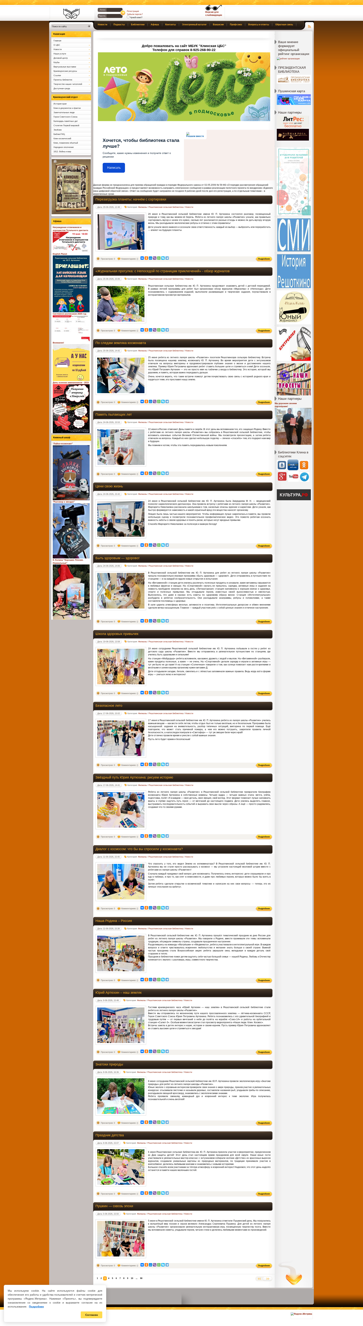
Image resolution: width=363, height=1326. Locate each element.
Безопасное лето (108, 705)
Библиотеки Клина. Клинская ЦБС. (71, 13)
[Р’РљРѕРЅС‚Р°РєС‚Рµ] (142, 258)
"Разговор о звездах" (64, 502)
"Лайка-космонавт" (63, 443)
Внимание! (58, 343)
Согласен (91, 1314)
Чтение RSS (309, 26)
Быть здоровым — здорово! (117, 558)
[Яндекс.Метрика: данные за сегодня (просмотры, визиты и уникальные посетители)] (301, 1313)
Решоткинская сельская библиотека (166, 207)
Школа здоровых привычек (116, 634)
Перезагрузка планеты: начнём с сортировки (130, 199)
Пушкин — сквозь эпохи (114, 1206)
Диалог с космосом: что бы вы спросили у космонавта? (139, 849)
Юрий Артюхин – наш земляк (118, 992)
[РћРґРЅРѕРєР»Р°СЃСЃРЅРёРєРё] (146, 258)
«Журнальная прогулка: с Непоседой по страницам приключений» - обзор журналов (162, 271)
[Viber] (154, 258)
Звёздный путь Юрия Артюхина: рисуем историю (134, 777)
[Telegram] (167, 258)
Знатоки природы (109, 1064)
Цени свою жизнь (109, 486)
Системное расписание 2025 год (69, 314)
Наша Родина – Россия (113, 921)
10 (132, 1278)
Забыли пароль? (135, 14)
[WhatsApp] (159, 258)
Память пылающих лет (113, 414)
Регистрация (133, 11)
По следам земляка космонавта (120, 343)
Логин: (103, 10)
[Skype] (163, 258)
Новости (189, 207)
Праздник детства (109, 1135)
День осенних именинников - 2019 (71, 382)
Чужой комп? (135, 17)
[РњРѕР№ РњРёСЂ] (150, 258)
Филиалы (142, 207)
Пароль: (102, 16)
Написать (114, 167)
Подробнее (36, 1306)
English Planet (60, 254)
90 (141, 1278)
